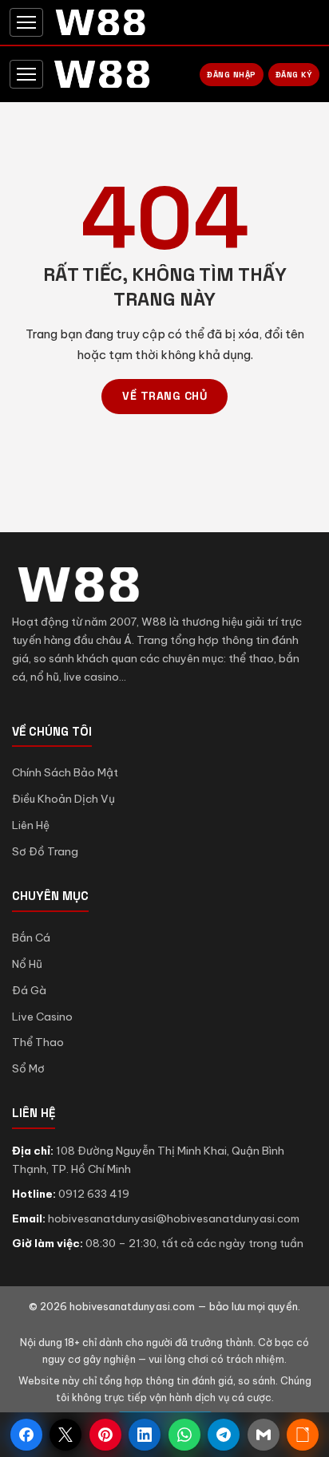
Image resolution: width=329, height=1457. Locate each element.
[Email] (263, 1435)
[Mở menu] (26, 22)
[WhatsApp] (184, 1435)
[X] (65, 1435)
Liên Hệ (31, 825)
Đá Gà (29, 990)
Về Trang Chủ (164, 396)
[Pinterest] (105, 1435)
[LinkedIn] (145, 1435)
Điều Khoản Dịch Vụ (63, 799)
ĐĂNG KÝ (294, 74)
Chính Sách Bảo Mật (65, 772)
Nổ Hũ (27, 964)
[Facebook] (26, 1435)
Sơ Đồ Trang (45, 851)
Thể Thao (38, 1042)
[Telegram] (224, 1435)
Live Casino (42, 1016)
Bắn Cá (31, 937)
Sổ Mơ (28, 1068)
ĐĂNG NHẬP (231, 74)
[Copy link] (303, 1435)
